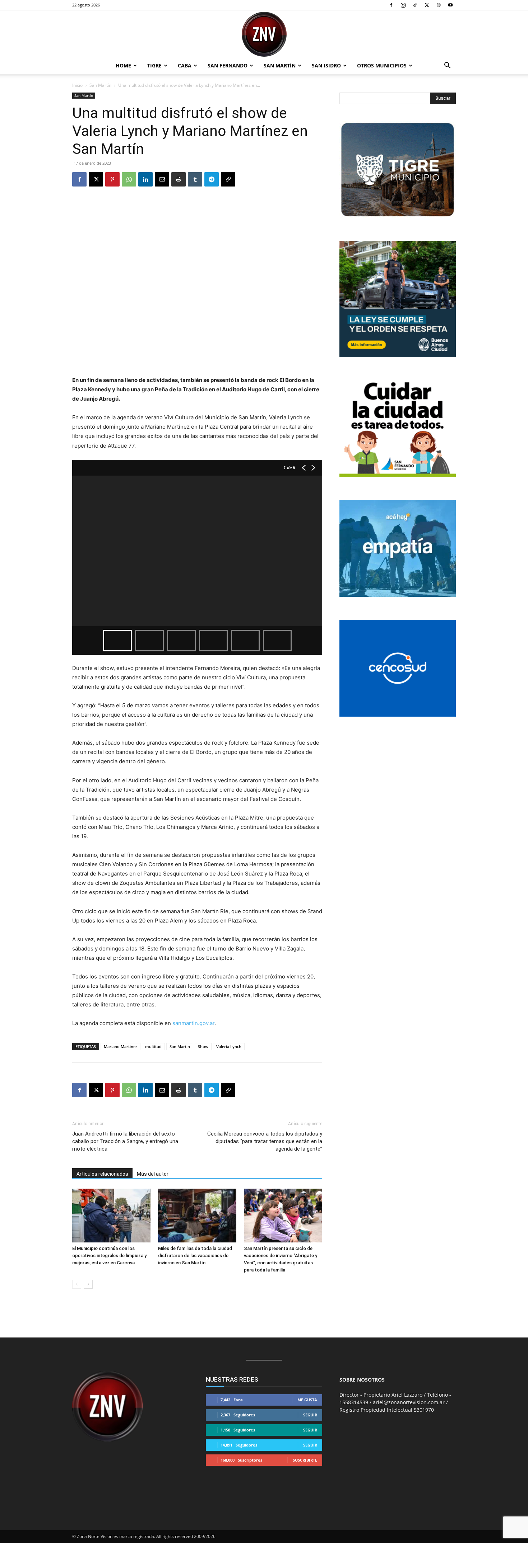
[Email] (162, 179)
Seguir (310, 1414)
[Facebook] (391, 5)
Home (123, 65)
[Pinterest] (112, 179)
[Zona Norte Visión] (264, 34)
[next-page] (88, 1284)
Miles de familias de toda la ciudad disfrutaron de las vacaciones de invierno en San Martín (195, 1255)
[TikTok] (414, 5)
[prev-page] (76, 1284)
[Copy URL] (228, 179)
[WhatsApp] (129, 179)
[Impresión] (178, 179)
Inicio (77, 85)
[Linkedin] (145, 179)
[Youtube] (450, 5)
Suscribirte (305, 1460)
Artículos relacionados (102, 1174)
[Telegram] (211, 179)
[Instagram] (403, 5)
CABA (184, 65)
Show (203, 1046)
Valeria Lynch (228, 1046)
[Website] (438, 5)
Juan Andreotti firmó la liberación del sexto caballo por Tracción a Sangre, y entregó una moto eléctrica (125, 1141)
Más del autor (152, 1174)
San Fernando (227, 65)
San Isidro (326, 65)
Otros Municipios (382, 65)
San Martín (280, 65)
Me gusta (307, 1399)
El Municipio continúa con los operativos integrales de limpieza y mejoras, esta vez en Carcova (109, 1255)
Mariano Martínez (120, 1046)
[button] (447, 66)
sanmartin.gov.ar (193, 1023)
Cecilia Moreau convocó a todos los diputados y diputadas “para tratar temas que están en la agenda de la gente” (264, 1141)
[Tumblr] (195, 179)
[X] (426, 5)
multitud (153, 1046)
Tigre (154, 65)
